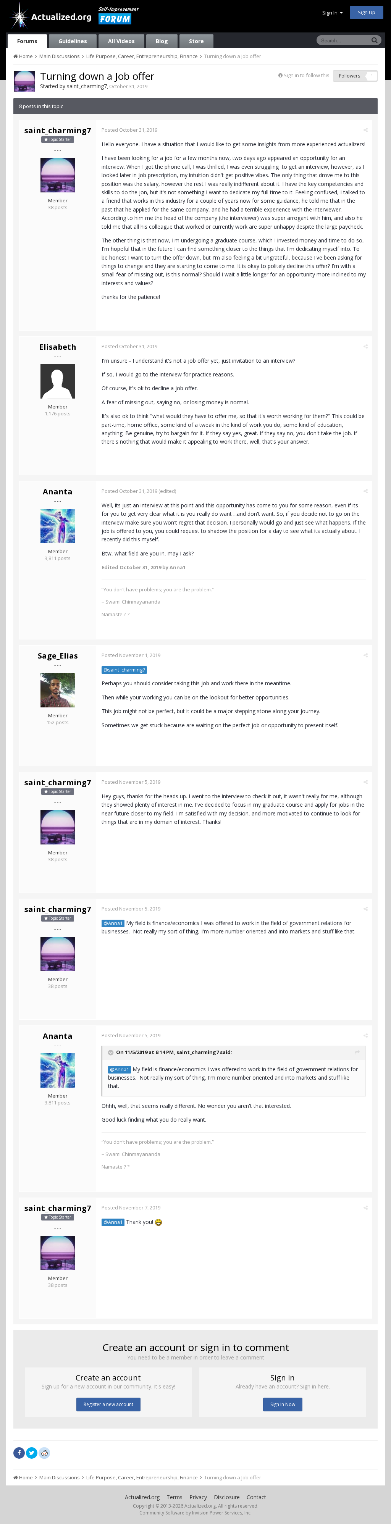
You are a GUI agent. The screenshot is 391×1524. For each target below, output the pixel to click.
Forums (27, 41)
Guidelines (72, 41)
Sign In (331, 12)
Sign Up (366, 12)
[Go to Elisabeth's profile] (57, 381)
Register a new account (108, 1404)
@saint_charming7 (124, 670)
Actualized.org (142, 1497)
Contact (256, 1497)
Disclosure (227, 1497)
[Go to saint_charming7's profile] (24, 81)
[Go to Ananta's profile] (57, 526)
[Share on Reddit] (44, 1452)
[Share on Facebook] (19, 1453)
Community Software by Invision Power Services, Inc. (195, 1512)
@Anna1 (113, 923)
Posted (129, 129)
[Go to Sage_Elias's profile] (57, 690)
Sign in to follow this (307, 75)
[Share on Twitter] (31, 1453)
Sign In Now (282, 1404)
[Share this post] (366, 129)
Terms (174, 1497)
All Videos (121, 41)
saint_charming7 (87, 86)
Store (196, 41)
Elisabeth (57, 347)
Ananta (58, 491)
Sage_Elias (58, 656)
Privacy (198, 1497)
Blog (162, 41)
